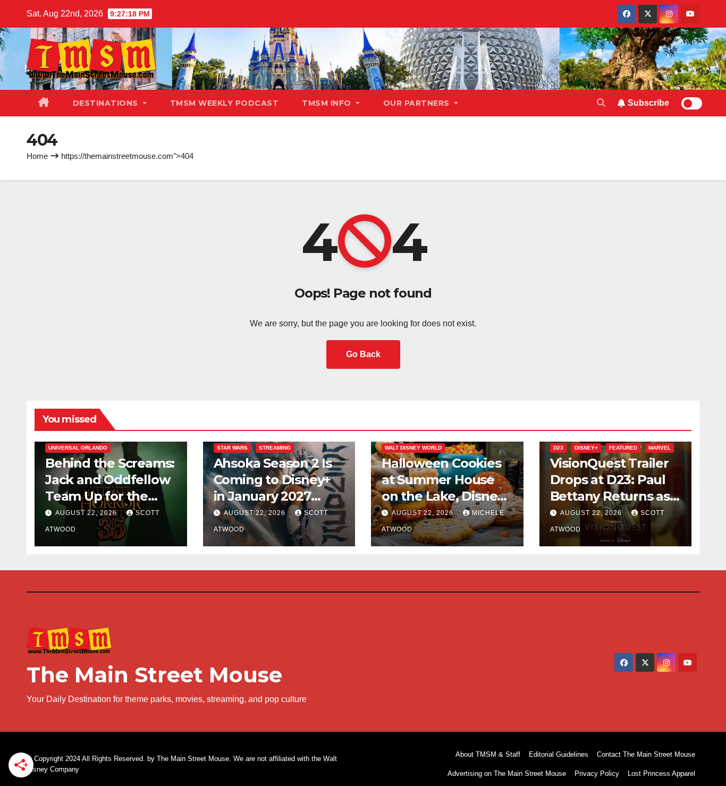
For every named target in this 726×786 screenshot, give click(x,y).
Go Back (363, 354)
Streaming (275, 448)
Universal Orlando (77, 448)
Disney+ (586, 448)
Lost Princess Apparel (661, 773)
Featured (623, 448)
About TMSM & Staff (487, 754)
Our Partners (417, 103)
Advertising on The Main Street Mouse (507, 773)
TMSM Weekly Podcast (224, 103)
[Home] (44, 103)
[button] (601, 102)
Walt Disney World (413, 448)
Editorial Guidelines (558, 754)
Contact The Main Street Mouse (646, 754)
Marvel (659, 448)
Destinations (107, 103)
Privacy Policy (597, 773)
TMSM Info (327, 103)
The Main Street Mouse (154, 675)
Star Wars (232, 448)
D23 (558, 448)
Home (37, 155)
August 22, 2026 (87, 513)
